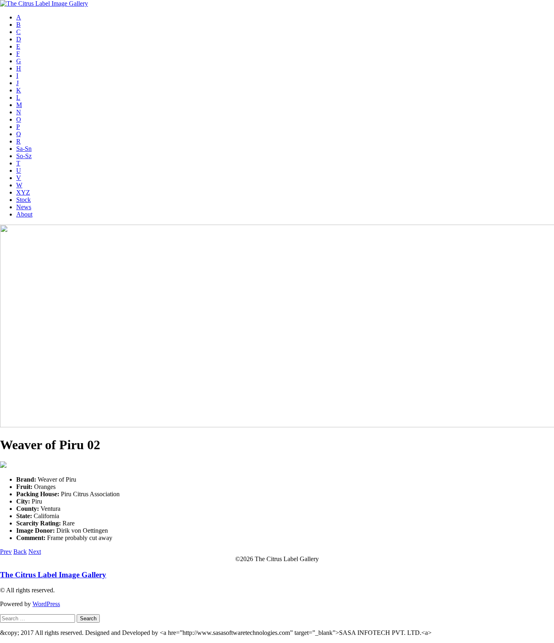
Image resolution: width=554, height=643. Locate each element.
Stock (23, 199)
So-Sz (24, 155)
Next (34, 551)
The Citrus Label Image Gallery (53, 574)
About (24, 214)
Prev (6, 551)
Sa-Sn (24, 148)
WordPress (46, 603)
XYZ (23, 192)
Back (20, 551)
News (23, 207)
